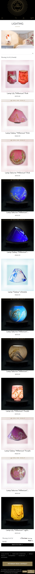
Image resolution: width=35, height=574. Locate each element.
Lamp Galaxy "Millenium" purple (18, 451)
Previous (23, 538)
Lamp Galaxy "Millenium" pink (18, 133)
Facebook (22, 555)
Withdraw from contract (17, 563)
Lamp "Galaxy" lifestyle (17, 292)
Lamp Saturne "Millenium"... (17, 212)
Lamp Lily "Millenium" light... (17, 530)
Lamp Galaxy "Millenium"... (17, 252)
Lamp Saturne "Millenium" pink (17, 173)
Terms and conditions (19, 554)
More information (31, 571)
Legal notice (5, 554)
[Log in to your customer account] (23, 18)
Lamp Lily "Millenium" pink (17, 93)
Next (30, 541)
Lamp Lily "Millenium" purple (17, 411)
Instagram (4, 557)
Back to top (17, 545)
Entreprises (12, 555)
